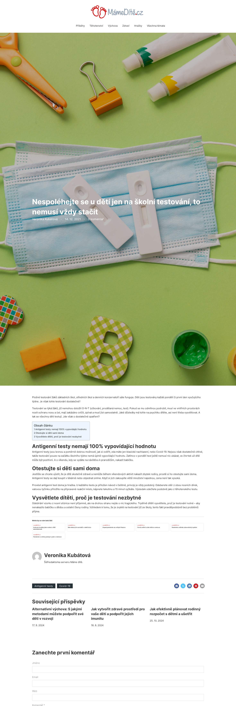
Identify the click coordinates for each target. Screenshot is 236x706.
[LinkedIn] (189, 585)
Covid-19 (64, 586)
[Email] (202, 585)
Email (35, 677)
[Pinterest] (195, 585)
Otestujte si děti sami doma (50, 433)
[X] (183, 585)
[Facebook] (176, 585)
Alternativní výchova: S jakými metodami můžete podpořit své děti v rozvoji (58, 614)
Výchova (113, 25)
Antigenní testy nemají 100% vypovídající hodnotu (61, 429)
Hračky (138, 25)
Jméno (36, 662)
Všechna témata (156, 25)
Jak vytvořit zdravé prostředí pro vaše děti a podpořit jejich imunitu (118, 614)
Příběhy (80, 25)
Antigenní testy (40, 451)
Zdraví (125, 25)
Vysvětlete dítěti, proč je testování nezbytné (59, 436)
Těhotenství (96, 25)
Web (34, 691)
